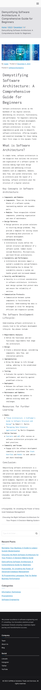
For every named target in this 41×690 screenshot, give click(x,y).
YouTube (5, 669)
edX (18, 436)
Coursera (9, 436)
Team (4, 641)
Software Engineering (16, 68)
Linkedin (5, 659)
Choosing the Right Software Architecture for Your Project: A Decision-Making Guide (20, 556)
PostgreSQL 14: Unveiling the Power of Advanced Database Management (17, 570)
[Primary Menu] (37, 3)
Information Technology (11, 592)
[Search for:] (20, 533)
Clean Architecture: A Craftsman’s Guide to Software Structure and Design (20, 421)
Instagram (5, 662)
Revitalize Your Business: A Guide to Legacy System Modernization (19, 549)
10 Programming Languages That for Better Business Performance (19, 577)
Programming (7, 596)
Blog (3, 648)
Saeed (6, 64)
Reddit (19, 454)
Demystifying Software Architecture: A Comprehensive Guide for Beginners (17, 563)
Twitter (4, 666)
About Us (5, 644)
